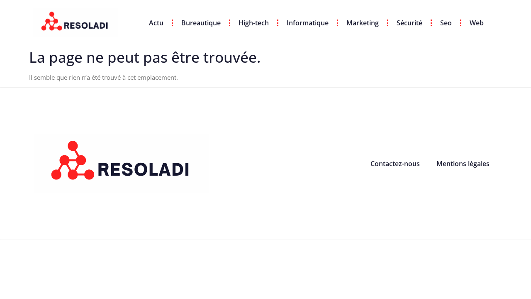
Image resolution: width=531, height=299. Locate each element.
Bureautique (201, 22)
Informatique (308, 22)
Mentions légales (463, 163)
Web (477, 22)
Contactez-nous (395, 163)
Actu (156, 22)
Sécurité (409, 22)
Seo (446, 22)
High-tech (254, 22)
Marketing (362, 22)
